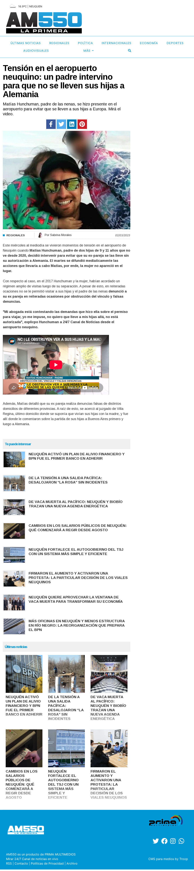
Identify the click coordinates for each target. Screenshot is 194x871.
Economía (149, 43)
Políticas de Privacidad (47, 863)
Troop (183, 859)
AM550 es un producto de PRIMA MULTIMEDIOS (41, 854)
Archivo (71, 863)
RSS (9, 863)
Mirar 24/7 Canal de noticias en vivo (32, 859)
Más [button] (87, 50)
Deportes (175, 43)
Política (85, 43)
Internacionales (116, 43)
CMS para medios (161, 859)
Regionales (59, 43)
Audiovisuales (36, 50)
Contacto (21, 863)
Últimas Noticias (25, 43)
